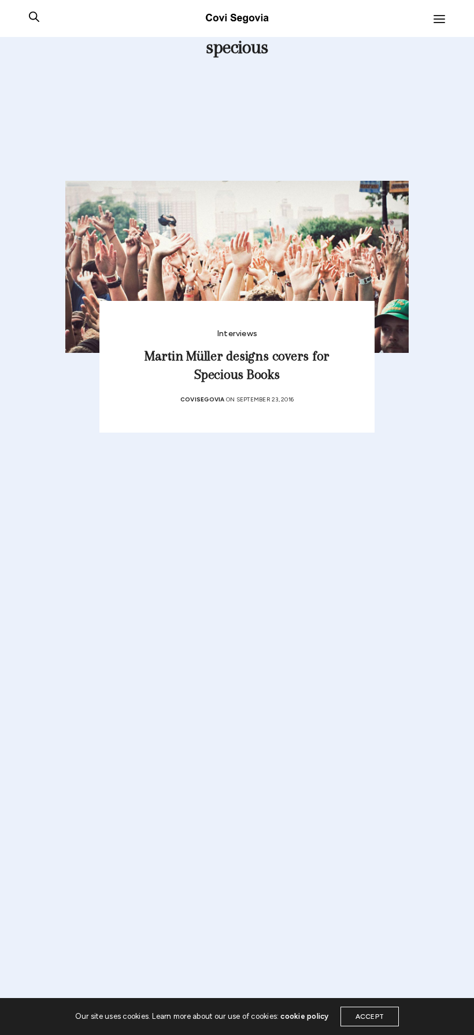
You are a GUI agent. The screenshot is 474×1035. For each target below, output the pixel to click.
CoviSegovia (202, 399)
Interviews (237, 333)
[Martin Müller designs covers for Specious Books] (237, 266)
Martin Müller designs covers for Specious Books (237, 365)
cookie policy (304, 1016)
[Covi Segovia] (237, 18)
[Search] (34, 18)
